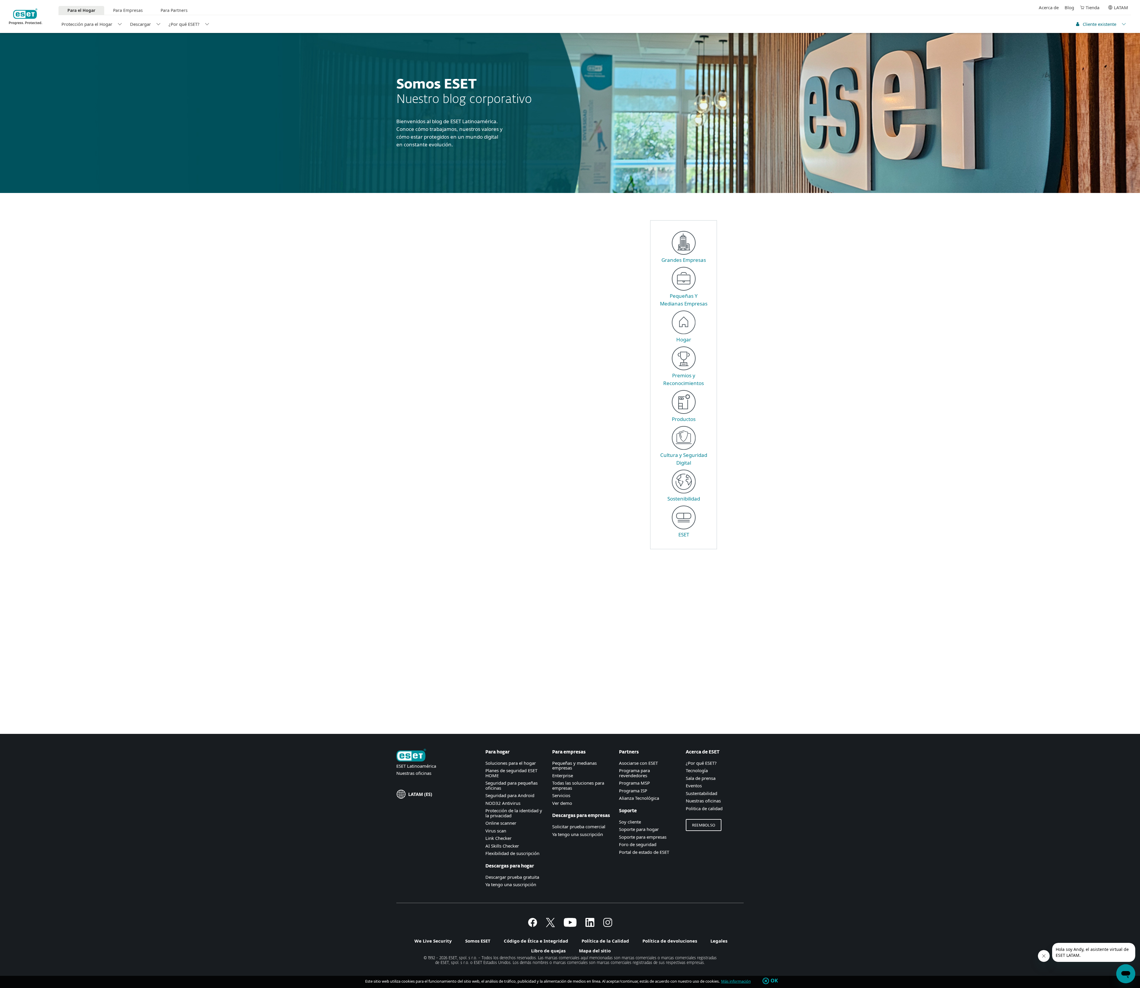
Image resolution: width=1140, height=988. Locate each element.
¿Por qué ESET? (184, 24)
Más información (736, 981)
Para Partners (174, 10)
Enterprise (562, 775)
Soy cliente (630, 822)
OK (774, 981)
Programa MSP (634, 783)
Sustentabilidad (701, 793)
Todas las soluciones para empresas (578, 785)
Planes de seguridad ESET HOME (511, 772)
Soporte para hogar (639, 829)
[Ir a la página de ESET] (25, 16)
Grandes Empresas (683, 259)
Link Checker (498, 838)
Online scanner (500, 823)
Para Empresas (128, 10)
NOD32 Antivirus (502, 803)
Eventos (694, 785)
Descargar (140, 24)
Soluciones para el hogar (510, 763)
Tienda (1092, 7)
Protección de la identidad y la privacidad (513, 813)
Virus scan (495, 831)
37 (490, 710)
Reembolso (703, 825)
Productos (684, 419)
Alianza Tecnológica (639, 798)
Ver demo (562, 803)
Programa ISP (633, 791)
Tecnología (697, 770)
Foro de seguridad (637, 844)
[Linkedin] (590, 925)
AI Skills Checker (502, 846)
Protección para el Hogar (86, 24)
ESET (683, 534)
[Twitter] (550, 925)
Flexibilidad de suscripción (512, 853)
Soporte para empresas (642, 837)
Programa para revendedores (634, 772)
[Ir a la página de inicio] (411, 756)
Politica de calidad (704, 808)
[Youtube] (570, 925)
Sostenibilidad (683, 498)
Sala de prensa (700, 778)
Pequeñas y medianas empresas (574, 765)
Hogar (683, 339)
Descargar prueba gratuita (512, 877)
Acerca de (1049, 7)
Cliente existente (1099, 24)
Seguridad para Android (509, 795)
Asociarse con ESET (638, 763)
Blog (1069, 7)
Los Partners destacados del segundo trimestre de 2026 (567, 372)
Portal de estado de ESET (644, 852)
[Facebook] (533, 925)
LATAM (1121, 7)
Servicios (561, 795)
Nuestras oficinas (413, 773)
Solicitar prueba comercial (578, 826)
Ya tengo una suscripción (510, 884)
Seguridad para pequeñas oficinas (511, 785)
